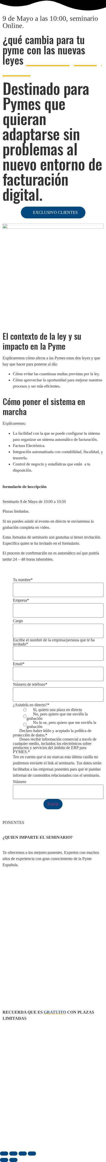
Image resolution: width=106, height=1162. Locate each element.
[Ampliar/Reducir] (4, 1153)
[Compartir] (23, 1153)
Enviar (53, 804)
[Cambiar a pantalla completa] (13, 1153)
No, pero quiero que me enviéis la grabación (57, 716)
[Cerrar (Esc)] (32, 1153)
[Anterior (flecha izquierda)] (4, 1160)
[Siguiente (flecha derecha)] (13, 1160)
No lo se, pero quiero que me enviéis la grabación (61, 725)
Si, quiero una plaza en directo (57, 710)
